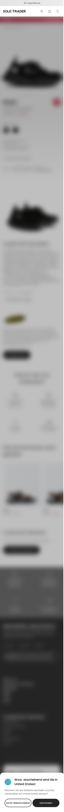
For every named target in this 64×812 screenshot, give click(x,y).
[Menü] (57, 11)
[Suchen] (42, 11)
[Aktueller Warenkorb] (49, 11)
